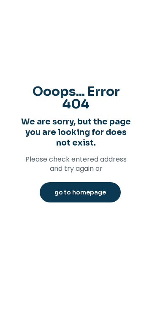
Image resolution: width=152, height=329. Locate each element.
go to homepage (80, 192)
